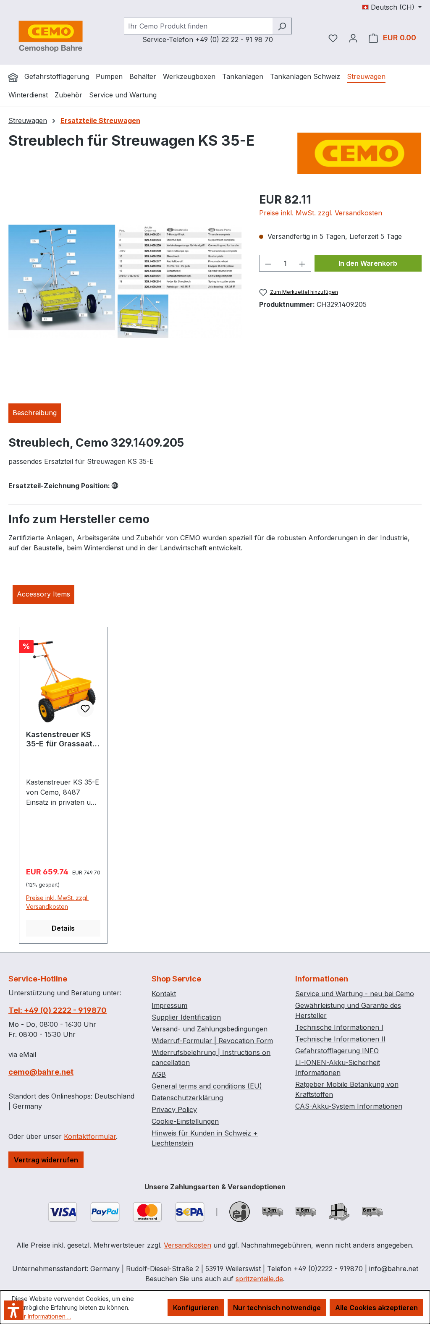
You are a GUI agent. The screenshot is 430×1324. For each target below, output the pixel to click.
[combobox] (198, 26)
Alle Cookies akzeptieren (376, 1307)
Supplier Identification (186, 1017)
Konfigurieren (196, 1307)
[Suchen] (282, 26)
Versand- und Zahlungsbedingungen (209, 1029)
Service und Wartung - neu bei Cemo (354, 993)
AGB (159, 1074)
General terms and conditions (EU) (207, 1086)
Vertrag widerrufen (46, 1160)
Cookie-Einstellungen (185, 1121)
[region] (125, 281)
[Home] (13, 77)
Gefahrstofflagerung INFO (337, 1051)
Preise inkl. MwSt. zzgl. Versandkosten (320, 213)
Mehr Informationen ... (41, 1316)
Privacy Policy (174, 1109)
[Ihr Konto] (353, 37)
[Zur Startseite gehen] (50, 36)
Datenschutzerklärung (187, 1098)
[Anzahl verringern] (268, 263)
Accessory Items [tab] (43, 594)
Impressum (169, 1005)
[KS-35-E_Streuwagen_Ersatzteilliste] (125, 281)
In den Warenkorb (367, 263)
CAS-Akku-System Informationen (348, 1106)
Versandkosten (187, 1245)
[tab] (34, 413)
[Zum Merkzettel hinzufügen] (85, 708)
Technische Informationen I (339, 1027)
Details (63, 928)
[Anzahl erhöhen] (302, 263)
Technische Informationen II (340, 1039)
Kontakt (164, 993)
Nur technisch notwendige (277, 1307)
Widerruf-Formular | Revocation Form (212, 1040)
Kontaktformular (90, 1136)
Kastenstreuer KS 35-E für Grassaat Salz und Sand (59, 739)
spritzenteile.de (259, 1278)
